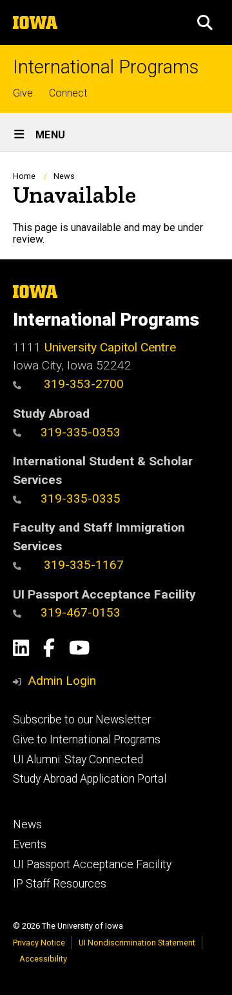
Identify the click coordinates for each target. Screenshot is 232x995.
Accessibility (43, 958)
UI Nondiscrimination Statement (137, 942)
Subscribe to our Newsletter (82, 719)
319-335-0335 (81, 498)
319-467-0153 (81, 612)
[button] (205, 22)
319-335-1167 (82, 564)
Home (24, 176)
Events (29, 844)
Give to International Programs (86, 739)
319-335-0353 (81, 432)
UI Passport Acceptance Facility (92, 864)
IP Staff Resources (59, 883)
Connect (68, 93)
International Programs (105, 67)
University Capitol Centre (110, 347)
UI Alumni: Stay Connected (78, 759)
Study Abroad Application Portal (89, 778)
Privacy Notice (39, 942)
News (64, 176)
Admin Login (62, 680)
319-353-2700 (82, 384)
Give (23, 93)
